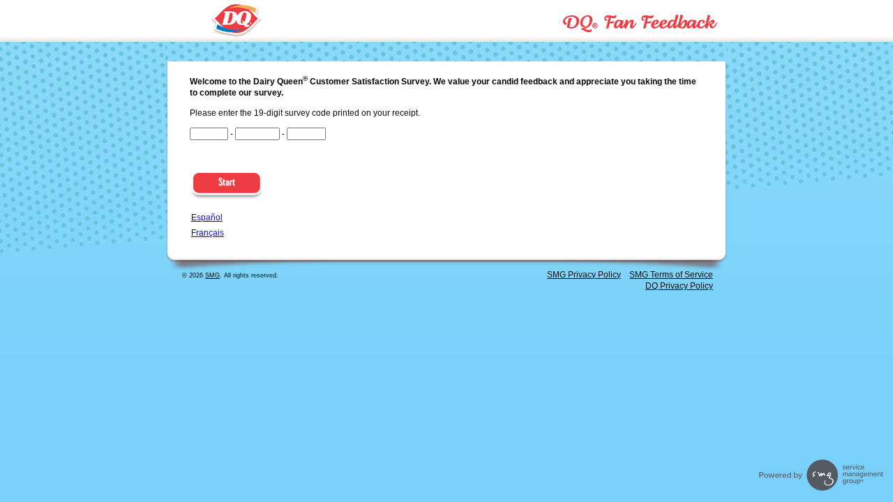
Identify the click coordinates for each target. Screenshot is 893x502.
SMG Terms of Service (671, 275)
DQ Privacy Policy (679, 286)
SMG (212, 275)
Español (207, 217)
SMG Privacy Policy (584, 275)
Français (207, 233)
